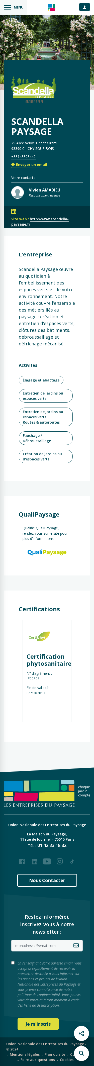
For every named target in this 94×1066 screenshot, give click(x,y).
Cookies (66, 1059)
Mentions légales (25, 1054)
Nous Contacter (47, 880)
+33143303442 (23, 156)
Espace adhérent (86, 7)
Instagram (60, 859)
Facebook (22, 859)
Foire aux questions (38, 1059)
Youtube (47, 859)
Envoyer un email (31, 164)
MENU (19, 7)
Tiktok (72, 859)
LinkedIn (35, 859)
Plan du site (55, 1054)
